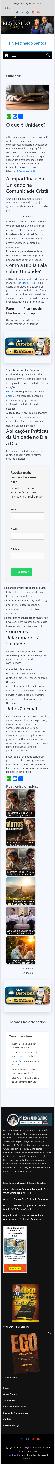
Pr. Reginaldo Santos (27, 43)
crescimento (13, 202)
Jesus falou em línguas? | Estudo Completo (24, 1182)
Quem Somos (10, 1394)
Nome (14, 509)
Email (14, 529)
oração (10, 395)
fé (47, 137)
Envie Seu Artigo (11, 1425)
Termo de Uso (10, 1400)
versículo (34, 294)
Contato (7, 1419)
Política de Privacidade (14, 1406)
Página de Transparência (15, 1412)
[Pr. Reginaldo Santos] (6, 55)
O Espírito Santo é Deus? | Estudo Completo (25, 1199)
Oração (10, 391)
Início (6, 1387)
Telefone (15, 549)
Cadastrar (21, 572)
